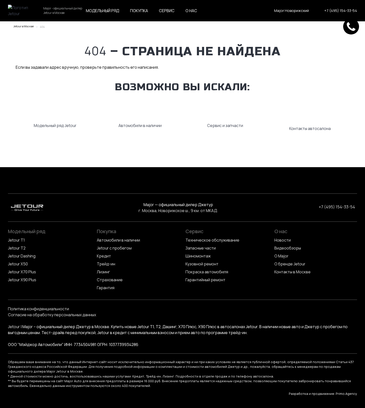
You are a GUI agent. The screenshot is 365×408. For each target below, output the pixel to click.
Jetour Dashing (22, 256)
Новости (282, 240)
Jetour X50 (18, 264)
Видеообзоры (287, 248)
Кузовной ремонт (202, 264)
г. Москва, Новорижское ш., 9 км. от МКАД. (178, 210)
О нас (191, 10)
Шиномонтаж (198, 256)
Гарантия (105, 287)
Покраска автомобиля (206, 272)
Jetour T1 (16, 240)
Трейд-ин (106, 264)
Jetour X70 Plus (22, 272)
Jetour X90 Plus (22, 279)
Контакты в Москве (292, 272)
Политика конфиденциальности (38, 309)
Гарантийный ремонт (205, 279)
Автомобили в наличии (118, 240)
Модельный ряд (102, 10)
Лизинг (103, 272)
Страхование (110, 279)
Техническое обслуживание (212, 240)
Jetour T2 (17, 248)
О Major (281, 256)
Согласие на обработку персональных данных (52, 314)
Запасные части (200, 248)
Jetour (14, 326)
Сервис (167, 10)
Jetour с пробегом (114, 248)
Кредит (104, 256)
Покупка (139, 10)
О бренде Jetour (289, 264)
